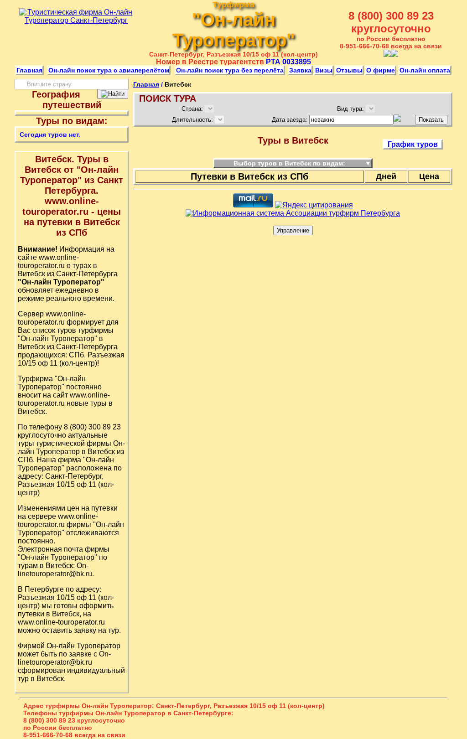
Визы (323, 70)
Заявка (300, 70)
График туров (412, 144)
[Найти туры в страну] (112, 94)
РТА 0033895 (288, 62)
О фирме (380, 70)
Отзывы (349, 70)
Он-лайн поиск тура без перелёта (230, 70)
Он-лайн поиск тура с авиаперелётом (108, 70)
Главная (29, 70)
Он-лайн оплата (425, 70)
